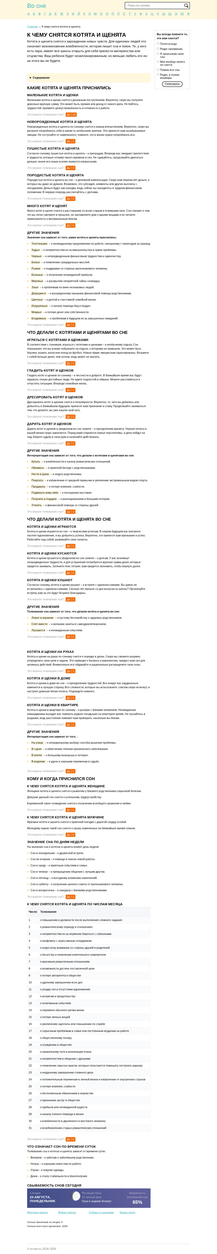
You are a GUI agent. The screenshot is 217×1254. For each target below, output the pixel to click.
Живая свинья (67, 1212)
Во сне (36, 5)
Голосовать (172, 83)
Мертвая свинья (37, 1212)
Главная (32, 26)
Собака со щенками (101, 1212)
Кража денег (127, 1212)
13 (74, 114)
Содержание (41, 77)
